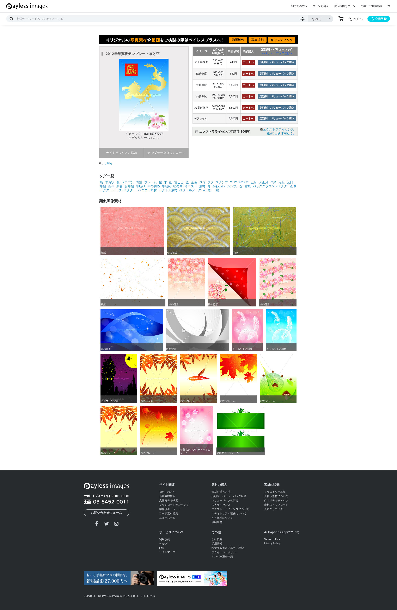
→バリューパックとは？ (277, 53)
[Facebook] (96, 523)
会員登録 (381, 18)
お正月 (263, 182)
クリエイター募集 (275, 491)
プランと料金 (321, 6)
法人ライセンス (221, 504)
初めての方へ (299, 6)
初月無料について (222, 517)
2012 (233, 182)
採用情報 (217, 543)
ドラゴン (128, 182)
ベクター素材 (147, 190)
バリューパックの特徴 (225, 500)
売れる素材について (276, 496)
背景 (248, 186)
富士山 (179, 182)
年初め (166, 186)
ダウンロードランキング (174, 504)
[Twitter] (106, 523)
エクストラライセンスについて (230, 509)
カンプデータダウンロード (166, 153)
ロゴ (202, 182)
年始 (103, 186)
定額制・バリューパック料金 (229, 496)
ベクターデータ (111, 190)
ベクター (130, 190)
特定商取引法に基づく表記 (228, 547)
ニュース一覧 (167, 517)
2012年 (244, 182)
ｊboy (108, 163)
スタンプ (222, 182)
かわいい (219, 186)
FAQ (161, 547)
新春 (119, 186)
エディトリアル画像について (229, 513)
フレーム (150, 182)
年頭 (273, 182)
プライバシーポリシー (225, 552)
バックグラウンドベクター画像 (274, 186)
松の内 (178, 186)
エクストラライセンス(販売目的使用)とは (278, 131)
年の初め (153, 186)
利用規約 (164, 539)
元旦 (282, 182)
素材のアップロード (276, 504)
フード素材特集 (168, 513)
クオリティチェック (276, 500)
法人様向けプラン (345, 6)
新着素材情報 (167, 496)
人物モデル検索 (168, 500)
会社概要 (217, 539)
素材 (202, 186)
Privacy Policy (272, 543)
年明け (140, 186)
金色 (194, 182)
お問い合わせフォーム (106, 513)
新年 (111, 186)
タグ (210, 182)
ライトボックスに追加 (121, 153)
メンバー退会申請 (222, 556)
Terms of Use (272, 539)
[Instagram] (116, 523)
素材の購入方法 (221, 491)
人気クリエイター (275, 509)
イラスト (191, 186)
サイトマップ (167, 552)
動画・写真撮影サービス (376, 6)
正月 (254, 182)
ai (204, 190)
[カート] (341, 19)
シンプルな (235, 186)
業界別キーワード (170, 509)
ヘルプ (163, 543)
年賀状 (109, 182)
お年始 (129, 186)
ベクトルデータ (190, 190)
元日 (290, 182)
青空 (139, 182)
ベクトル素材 (168, 190)
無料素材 (217, 522)
